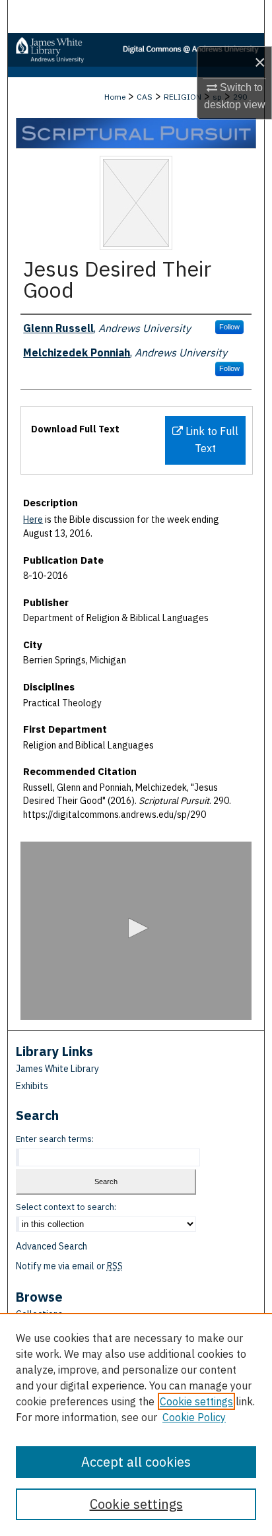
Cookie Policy (194, 1417)
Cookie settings (196, 1401)
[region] (136, 1424)
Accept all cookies (136, 1462)
